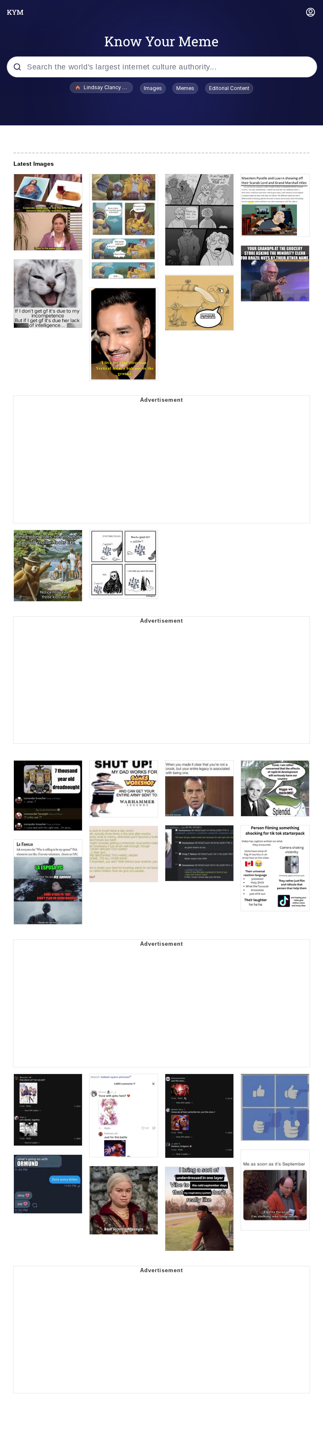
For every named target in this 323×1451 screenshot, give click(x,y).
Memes (185, 88)
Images (153, 88)
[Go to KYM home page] (15, 12)
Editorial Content (229, 88)
